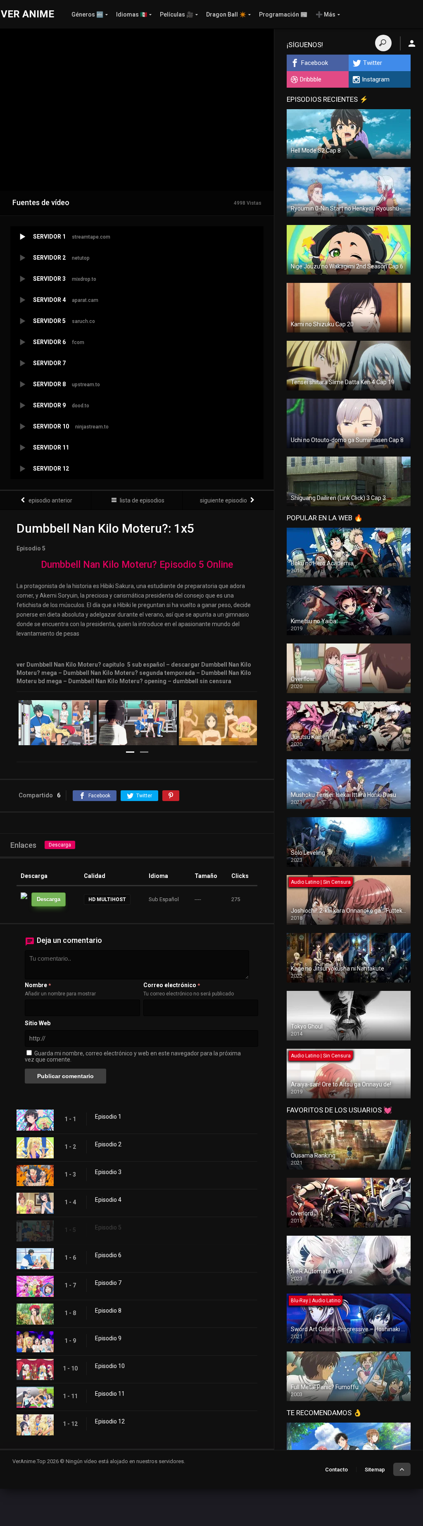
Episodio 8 (108, 1310)
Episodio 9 (108, 1338)
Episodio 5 (108, 1227)
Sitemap (375, 1469)
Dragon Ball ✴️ (226, 14)
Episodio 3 (108, 1172)
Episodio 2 (108, 1144)
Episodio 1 (108, 1116)
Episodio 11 (110, 1393)
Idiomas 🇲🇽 (131, 14)
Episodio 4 (108, 1199)
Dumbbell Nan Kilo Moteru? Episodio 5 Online (137, 564)
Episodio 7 (108, 1283)
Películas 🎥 (176, 14)
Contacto (336, 1469)
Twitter (372, 63)
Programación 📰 (283, 14)
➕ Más (325, 14)
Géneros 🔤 (87, 14)
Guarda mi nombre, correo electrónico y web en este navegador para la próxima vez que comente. (133, 1056)
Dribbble (310, 79)
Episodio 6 (108, 1255)
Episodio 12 (110, 1421)
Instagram (376, 79)
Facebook (314, 63)
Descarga (60, 845)
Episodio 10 (110, 1366)
